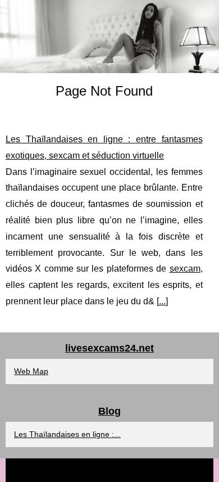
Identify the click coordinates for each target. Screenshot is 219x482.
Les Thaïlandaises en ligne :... (67, 434)
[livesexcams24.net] (109, 36)
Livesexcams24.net (67, 470)
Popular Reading (130, 470)
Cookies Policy (185, 470)
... (162, 301)
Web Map (31, 371)
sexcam (185, 268)
